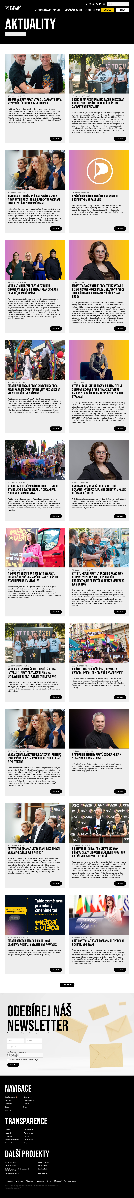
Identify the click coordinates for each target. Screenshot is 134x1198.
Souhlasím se (24, 1060)
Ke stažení (26, 1104)
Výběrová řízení (29, 1140)
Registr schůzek (29, 1130)
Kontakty (96, 10)
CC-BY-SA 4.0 (15, 1185)
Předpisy (27, 1136)
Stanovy (7, 1130)
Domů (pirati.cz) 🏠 (11, 1097)
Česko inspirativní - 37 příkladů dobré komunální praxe (17, 1169)
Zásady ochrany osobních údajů (13, 1188)
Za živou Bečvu (43, 1169)
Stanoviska (8, 1104)
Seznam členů (9, 1143)
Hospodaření (9, 1136)
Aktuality (79, 10)
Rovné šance (42, 1166)
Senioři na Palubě (10, 1166)
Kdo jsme (88, 10)
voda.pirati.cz (42, 1174)
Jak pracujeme (27, 1097)
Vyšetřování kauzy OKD (12, 1174)
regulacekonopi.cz (11, 1162)
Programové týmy (28, 1100)
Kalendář (8, 1133)
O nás (7, 1107)
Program (8, 1100)
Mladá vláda (70, 10)
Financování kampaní (12, 1140)
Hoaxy (25, 1107)
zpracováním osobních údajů (28, 1060)
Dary (25, 1143)
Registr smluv (28, 1133)
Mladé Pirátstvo (43, 1162)
